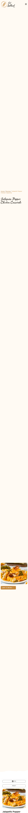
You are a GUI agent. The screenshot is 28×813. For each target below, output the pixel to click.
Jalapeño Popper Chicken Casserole (11, 192)
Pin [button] (15, 781)
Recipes (8, 191)
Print (14, 786)
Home (2, 191)
